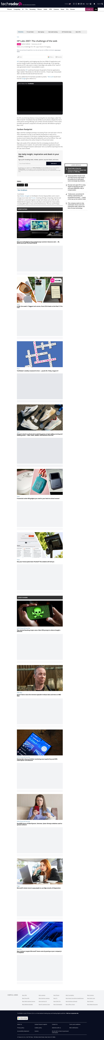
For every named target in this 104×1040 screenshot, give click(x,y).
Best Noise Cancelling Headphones (75, 998)
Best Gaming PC (43, 1001)
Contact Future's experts (41, 1024)
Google (24, 78)
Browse (72, 9)
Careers (37, 1031)
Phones (9, 9)
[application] (40, 98)
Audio (45, 9)
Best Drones (90, 1001)
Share (20, 57)
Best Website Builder (27, 1004)
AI (22, 9)
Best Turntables (70, 995)
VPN (50, 9)
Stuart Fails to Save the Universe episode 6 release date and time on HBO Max (77, 170)
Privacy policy (20, 1027)
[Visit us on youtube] (79, 4)
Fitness (39, 9)
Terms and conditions (74, 1024)
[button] (100, 4)
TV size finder (30, 32)
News (19, 44)
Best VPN (78, 32)
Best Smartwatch (58, 1004)
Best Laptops (42, 995)
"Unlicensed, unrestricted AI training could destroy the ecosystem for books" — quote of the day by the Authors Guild (77, 196)
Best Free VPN (25, 998)
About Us (19, 1024)
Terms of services (37, 167)
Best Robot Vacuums (92, 1004)
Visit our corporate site (72, 1013)
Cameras (56, 9)
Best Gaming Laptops (44, 998)
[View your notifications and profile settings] (94, 3)
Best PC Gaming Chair (44, 1004)
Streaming (32, 9)
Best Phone (56, 995)
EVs (67, 9)
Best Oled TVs (57, 1001)
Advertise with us (56, 1027)
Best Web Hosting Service (28, 1001)
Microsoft (50, 77)
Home (62, 9)
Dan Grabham (26, 44)
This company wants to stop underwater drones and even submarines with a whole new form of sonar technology (76, 205)
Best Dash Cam (91, 998)
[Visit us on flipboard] (81, 4)
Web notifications (73, 1027)
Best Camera (90, 995)
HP (18, 61)
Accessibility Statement (23, 1031)
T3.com (33, 198)
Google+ (27, 196)
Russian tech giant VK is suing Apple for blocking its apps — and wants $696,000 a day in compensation (76, 187)
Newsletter (59, 57)
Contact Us (54, 1024)
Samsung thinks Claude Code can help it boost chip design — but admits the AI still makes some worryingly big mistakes (77, 178)
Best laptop (41, 32)
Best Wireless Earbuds (71, 1001)
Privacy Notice (21, 169)
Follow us (52, 57)
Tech (18, 37)
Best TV (55, 998)
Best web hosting (52, 32)
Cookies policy (38, 1027)
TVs (26, 9)
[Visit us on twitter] (76, 4)
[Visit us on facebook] (74, 4)
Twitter (22, 196)
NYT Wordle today (66, 32)
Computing (17, 9)
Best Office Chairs (70, 1004)
